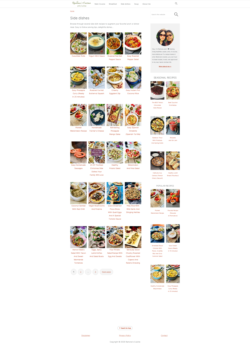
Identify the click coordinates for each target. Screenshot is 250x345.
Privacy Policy (125, 335)
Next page (106, 272)
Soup (136, 4)
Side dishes (125, 4)
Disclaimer (85, 335)
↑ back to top (125, 328)
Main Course (100, 4)
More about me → (165, 66)
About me (146, 4)
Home (72, 11)
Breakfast (113, 4)
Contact (164, 335)
